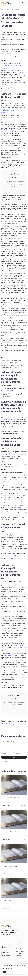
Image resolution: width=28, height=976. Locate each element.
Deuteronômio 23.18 (13, 676)
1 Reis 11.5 (16, 495)
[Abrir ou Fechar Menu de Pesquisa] (23, 3)
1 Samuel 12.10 (5, 481)
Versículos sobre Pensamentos (10, 726)
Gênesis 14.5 (4, 130)
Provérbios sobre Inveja (8, 724)
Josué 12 (13, 65)
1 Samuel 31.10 (20, 499)
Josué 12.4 (19, 110)
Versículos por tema (6, 950)
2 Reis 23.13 (4, 497)
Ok (4, 971)
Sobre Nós (19, 948)
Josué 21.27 (16, 80)
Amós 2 (23, 154)
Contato (18, 946)
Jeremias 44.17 (9, 495)
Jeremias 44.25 (23, 513)
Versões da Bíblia (5, 955)
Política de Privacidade (19, 954)
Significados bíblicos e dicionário (6, 946)
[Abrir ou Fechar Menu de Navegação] (26, 3)
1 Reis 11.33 (22, 495)
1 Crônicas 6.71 (13, 70)
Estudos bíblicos (5, 952)
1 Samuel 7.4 (16, 479)
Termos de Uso (20, 951)
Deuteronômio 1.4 (5, 65)
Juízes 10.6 (9, 479)
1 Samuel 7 (21, 645)
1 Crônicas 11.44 (19, 72)
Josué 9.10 (3, 67)
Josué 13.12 (19, 65)
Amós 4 (19, 310)
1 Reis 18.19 (22, 511)
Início (2, 9)
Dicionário (8, 9)
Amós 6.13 (23, 152)
